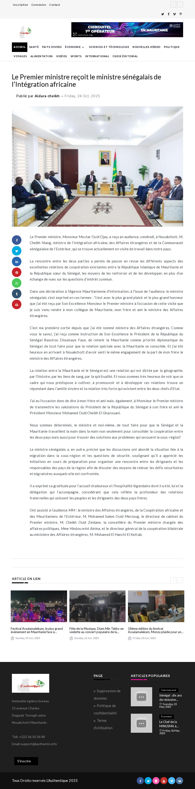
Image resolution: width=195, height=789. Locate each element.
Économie (73, 47)
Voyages (20, 56)
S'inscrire (24, 761)
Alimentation (41, 56)
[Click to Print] (16, 304)
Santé (34, 47)
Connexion (38, 4)
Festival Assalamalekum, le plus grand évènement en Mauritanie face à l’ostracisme (37, 630)
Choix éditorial (125, 56)
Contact (54, 4)
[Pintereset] (180, 14)
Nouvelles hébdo (146, 47)
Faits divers (52, 47)
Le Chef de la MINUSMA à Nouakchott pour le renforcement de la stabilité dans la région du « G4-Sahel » (171, 724)
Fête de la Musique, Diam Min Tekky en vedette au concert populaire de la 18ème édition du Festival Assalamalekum (96, 630)
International (97, 56)
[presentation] (173, 580)
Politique (172, 47)
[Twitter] (163, 14)
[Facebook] (168, 14)
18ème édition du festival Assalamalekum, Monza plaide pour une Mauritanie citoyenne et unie (155, 630)
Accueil (20, 47)
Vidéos (61, 56)
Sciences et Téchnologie (109, 47)
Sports (76, 56)
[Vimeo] (174, 14)
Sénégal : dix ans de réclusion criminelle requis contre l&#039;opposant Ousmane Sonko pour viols (171, 697)
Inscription (20, 4)
